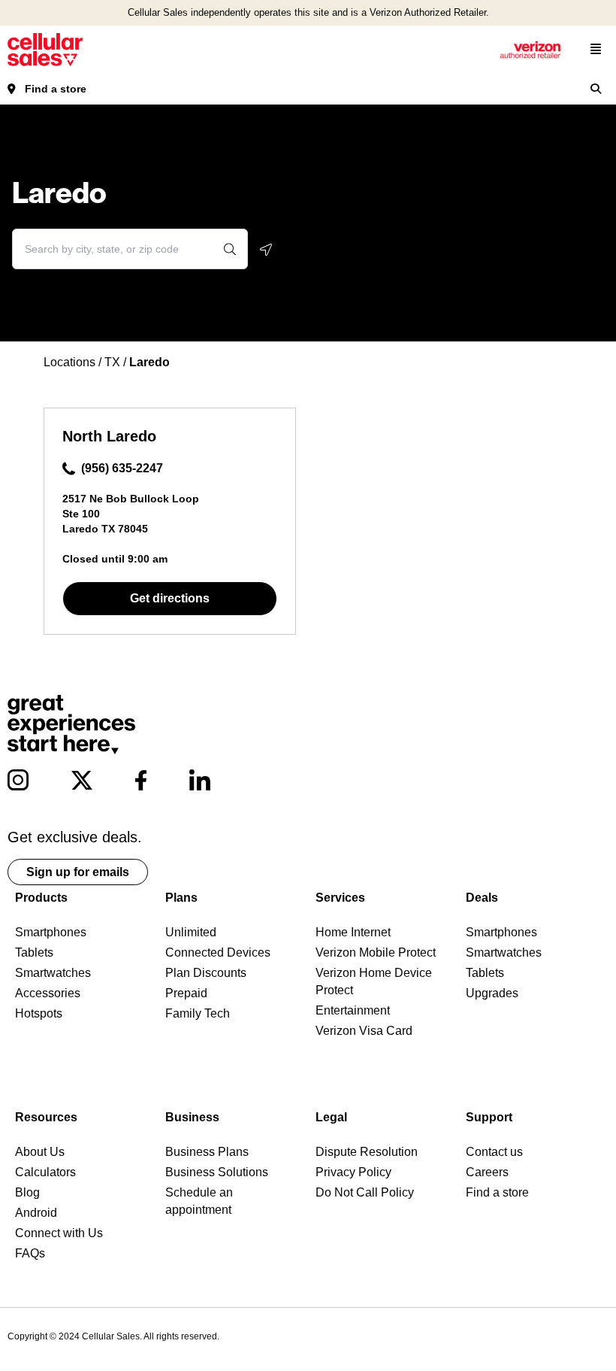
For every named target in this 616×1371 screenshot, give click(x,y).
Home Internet (353, 932)
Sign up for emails (77, 872)
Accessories (47, 993)
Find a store (55, 89)
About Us (40, 1151)
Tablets (34, 952)
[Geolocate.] (266, 249)
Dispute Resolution (367, 1151)
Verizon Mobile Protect (376, 952)
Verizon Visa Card (364, 1030)
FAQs (30, 1253)
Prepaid (186, 993)
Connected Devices (217, 952)
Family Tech (197, 1013)
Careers (487, 1172)
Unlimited (190, 932)
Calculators (45, 1172)
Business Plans (207, 1151)
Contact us (494, 1151)
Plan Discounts (205, 972)
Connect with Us (59, 1233)
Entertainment (353, 1010)
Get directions (170, 598)
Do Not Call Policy (365, 1192)
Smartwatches (53, 972)
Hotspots (38, 1013)
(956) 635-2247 (122, 468)
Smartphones (50, 932)
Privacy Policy (353, 1172)
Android (36, 1212)
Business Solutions (216, 1172)
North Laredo (109, 436)
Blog (27, 1192)
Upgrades (492, 993)
